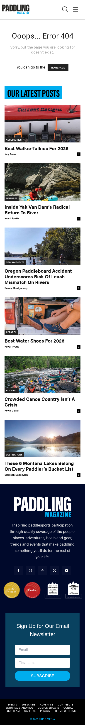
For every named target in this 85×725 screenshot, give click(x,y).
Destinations (14, 454)
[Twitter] (54, 570)
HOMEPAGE (58, 67)
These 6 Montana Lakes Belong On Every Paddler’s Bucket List (39, 466)
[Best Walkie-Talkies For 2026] (42, 123)
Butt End (11, 390)
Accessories (14, 139)
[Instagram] (30, 570)
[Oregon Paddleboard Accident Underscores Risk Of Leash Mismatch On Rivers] (42, 246)
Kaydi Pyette (12, 218)
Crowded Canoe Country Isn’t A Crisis (40, 401)
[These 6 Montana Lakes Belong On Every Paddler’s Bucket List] (42, 438)
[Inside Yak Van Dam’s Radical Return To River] (42, 182)
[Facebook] (18, 570)
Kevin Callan (12, 410)
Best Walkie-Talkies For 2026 (36, 148)
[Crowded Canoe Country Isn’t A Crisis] (42, 374)
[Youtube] (66, 570)
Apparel (11, 332)
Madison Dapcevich (16, 474)
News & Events (15, 262)
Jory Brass (10, 154)
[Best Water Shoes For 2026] (42, 316)
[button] (65, 10)
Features (11, 198)
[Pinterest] (42, 570)
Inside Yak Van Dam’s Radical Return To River (37, 209)
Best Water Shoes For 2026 (34, 340)
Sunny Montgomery (16, 288)
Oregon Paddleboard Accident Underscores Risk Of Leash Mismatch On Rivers (38, 276)
